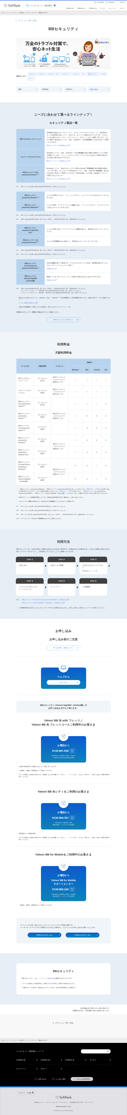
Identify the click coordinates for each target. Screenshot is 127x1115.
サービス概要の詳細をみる (27, 303)
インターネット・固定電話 (17, 13)
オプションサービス (31, 13)
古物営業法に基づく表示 (76, 1102)
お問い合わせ (42, 1079)
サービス (93, 1060)
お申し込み (94, 89)
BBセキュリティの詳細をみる (57, 145)
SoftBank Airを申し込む (44, 935)
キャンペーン (21, 1069)
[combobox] (93, 1051)
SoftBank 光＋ (46, 1060)
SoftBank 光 (69, 1060)
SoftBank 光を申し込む (82, 935)
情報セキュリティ (39, 1102)
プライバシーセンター (52, 1102)
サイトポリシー (64, 1102)
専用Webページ (91, 489)
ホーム (6, 13)
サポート (44, 1069)
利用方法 (69, 89)
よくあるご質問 (60, 1079)
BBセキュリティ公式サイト (63, 320)
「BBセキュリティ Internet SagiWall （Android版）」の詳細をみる (42, 603)
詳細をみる (51, 269)
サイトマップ (88, 1102)
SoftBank (12, 5)
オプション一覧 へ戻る (27, 21)
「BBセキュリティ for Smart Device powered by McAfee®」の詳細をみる (44, 599)
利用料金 (45, 89)
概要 (20, 89)
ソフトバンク (63, 1097)
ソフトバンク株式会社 (46, 978)
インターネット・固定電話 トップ (28, 1051)
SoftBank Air (21, 1060)
